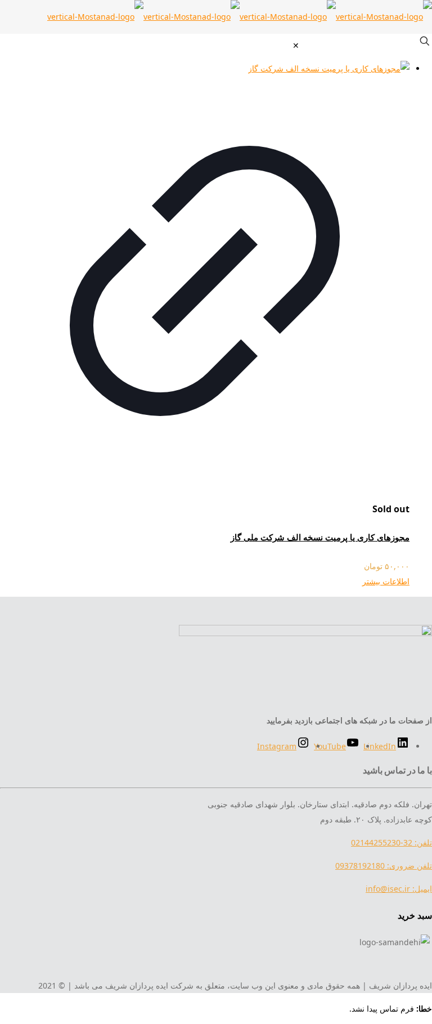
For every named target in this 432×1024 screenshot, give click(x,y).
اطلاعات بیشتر (386, 581)
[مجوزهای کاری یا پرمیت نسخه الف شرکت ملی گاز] (205, 68)
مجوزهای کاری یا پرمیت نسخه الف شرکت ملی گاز (320, 537)
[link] (295, 45)
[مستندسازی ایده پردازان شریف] (239, 17)
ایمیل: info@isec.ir (399, 888)
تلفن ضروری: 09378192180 (383, 865)
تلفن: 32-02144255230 (391, 842)
